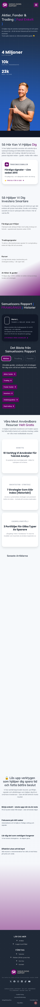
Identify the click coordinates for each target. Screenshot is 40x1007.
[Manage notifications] (35, 1002)
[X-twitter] (11, 981)
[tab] (6, 358)
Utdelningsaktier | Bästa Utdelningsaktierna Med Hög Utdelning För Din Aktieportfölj (17, 644)
